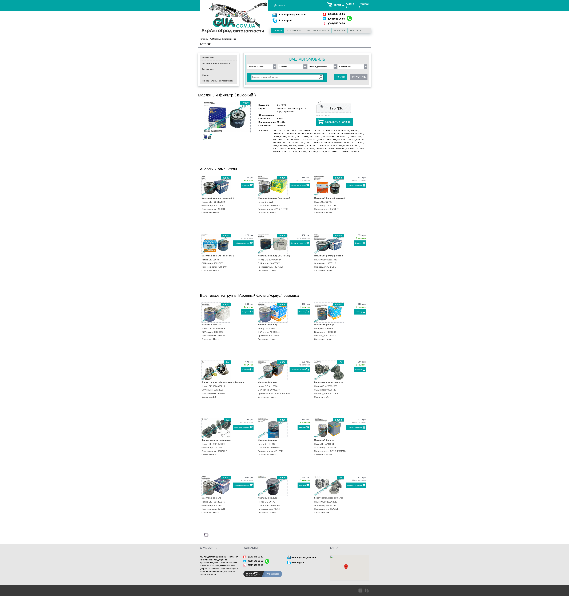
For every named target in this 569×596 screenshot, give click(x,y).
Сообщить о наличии (338, 121)
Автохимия (208, 69)
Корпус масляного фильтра (328, 382)
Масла (205, 75)
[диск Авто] (234, 18)
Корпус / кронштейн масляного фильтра (223, 382)
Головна (203, 39)
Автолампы (208, 57)
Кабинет (282, 5)
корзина (339, 5)
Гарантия (339, 30)
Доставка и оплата (318, 30)
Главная (277, 30)
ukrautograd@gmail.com (292, 14)
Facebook (360, 590)
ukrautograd (285, 20)
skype (367, 590)
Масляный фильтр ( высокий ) (218, 198)
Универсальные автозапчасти (217, 81)
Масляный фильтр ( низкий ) (329, 256)
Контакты (355, 30)
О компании (294, 30)
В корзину (246, 185)
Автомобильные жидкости (216, 63)
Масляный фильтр (211, 324)
